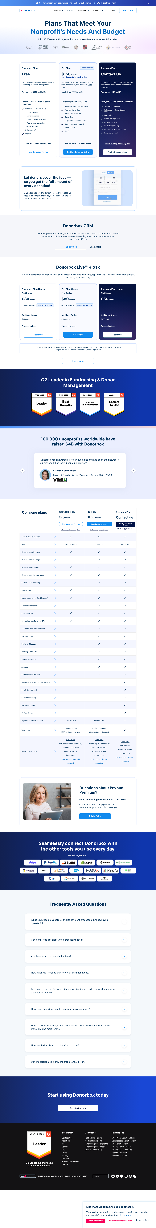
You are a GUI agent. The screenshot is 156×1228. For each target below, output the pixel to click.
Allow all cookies (96, 1221)
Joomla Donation (119, 1153)
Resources (82, 10)
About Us (66, 1141)
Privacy (65, 1156)
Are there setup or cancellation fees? (51, 956)
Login (111, 10)
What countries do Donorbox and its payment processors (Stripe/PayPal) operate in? (70, 922)
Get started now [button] (78, 1108)
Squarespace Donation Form (124, 1141)
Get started (38, 335)
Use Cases (90, 1133)
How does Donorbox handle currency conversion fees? (60, 1009)
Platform (57, 10)
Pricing (70, 10)
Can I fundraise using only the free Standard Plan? (58, 1061)
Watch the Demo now (106, 3)
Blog (64, 1144)
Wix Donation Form (120, 1144)
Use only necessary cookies (120, 1221)
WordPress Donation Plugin (123, 1138)
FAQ (63, 1150)
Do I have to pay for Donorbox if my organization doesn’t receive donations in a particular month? (73, 991)
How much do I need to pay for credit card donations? (60, 972)
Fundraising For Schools (95, 1147)
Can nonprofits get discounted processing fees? (57, 939)
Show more (125, 1215)
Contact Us (66, 1138)
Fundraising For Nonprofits (96, 1144)
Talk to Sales (70, 247)
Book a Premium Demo (125, 524)
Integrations (118, 1133)
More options (142, 1220)
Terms (64, 1153)
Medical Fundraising (93, 1141)
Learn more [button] (78, 361)
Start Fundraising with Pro (78, 152)
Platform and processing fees (38, 143)
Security (65, 1158)
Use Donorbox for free (38, 152)
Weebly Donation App (121, 1147)
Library (65, 1164)
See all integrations (77, 855)
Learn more (105, 87)
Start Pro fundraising (99, 524)
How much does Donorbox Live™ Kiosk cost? (55, 1045)
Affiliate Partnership (70, 1161)
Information (67, 1133)
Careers (65, 1147)
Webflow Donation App (122, 1150)
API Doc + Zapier (119, 1156)
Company (97, 10)
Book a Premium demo (117, 152)
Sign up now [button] (128, 10)
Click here (98, 347)
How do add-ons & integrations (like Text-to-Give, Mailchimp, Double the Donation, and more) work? (70, 1027)
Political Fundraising (93, 1138)
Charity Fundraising (93, 1150)
